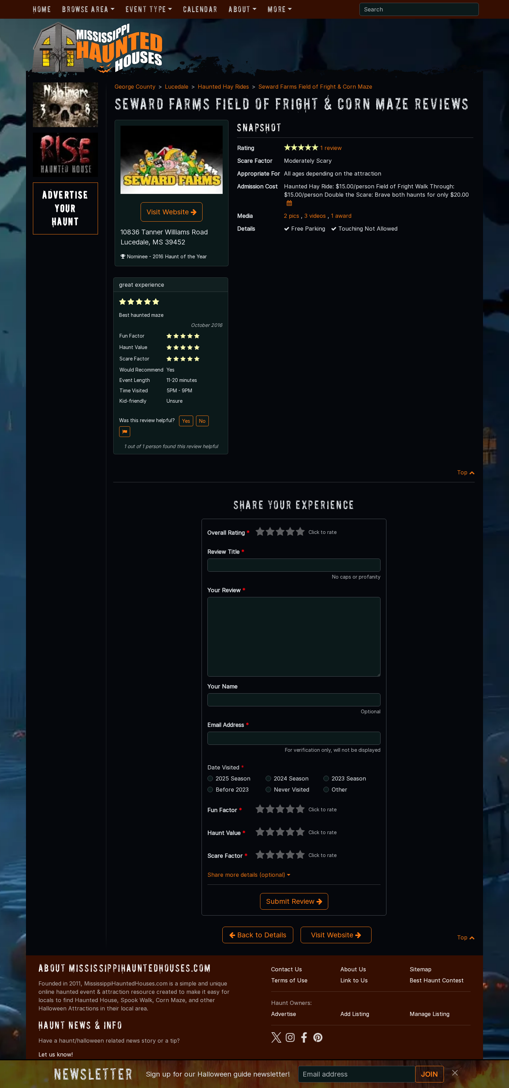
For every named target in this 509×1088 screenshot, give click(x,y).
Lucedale (176, 86)
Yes (186, 421)
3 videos (315, 215)
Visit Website (168, 212)
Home (42, 9)
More (277, 9)
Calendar (200, 9)
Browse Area (85, 9)
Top (463, 472)
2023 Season (349, 778)
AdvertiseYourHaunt (65, 208)
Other (339, 789)
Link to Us (354, 980)
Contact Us (286, 969)
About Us (353, 969)
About (240, 9)
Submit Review (291, 901)
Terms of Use (289, 980)
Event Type (146, 9)
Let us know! (55, 1054)
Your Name (222, 686)
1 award (341, 215)
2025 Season (233, 778)
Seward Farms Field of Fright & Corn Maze (315, 86)
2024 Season (291, 778)
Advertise (283, 1013)
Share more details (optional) (247, 874)
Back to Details (260, 935)
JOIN (429, 1074)
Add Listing (354, 1013)
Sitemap (420, 969)
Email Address (228, 724)
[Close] (455, 1073)
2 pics (291, 215)
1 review (331, 147)
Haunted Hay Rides (223, 86)
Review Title (225, 551)
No (202, 421)
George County (135, 86)
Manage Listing (429, 1013)
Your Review (226, 590)
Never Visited (291, 789)
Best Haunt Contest (437, 980)
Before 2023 (232, 789)
